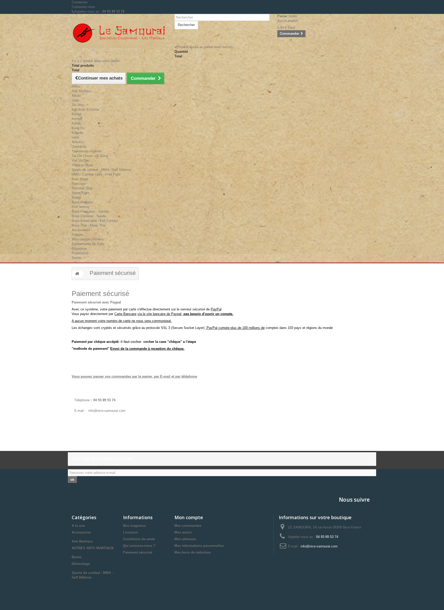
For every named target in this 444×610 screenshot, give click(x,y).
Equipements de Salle (88, 244)
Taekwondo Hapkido (86, 151)
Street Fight (80, 193)
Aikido (76, 96)
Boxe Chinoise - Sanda (89, 216)
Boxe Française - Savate (90, 211)
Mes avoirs (183, 532)
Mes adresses (185, 539)
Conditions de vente (139, 539)
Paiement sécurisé (137, 552)
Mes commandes (187, 526)
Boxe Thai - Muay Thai (89, 225)
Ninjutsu (78, 142)
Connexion (79, 2)
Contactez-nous (83, 7)
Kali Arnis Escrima (85, 109)
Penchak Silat (82, 188)
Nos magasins (134, 526)
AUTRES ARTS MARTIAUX (93, 548)
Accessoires (81, 230)
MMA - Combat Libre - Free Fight (96, 174)
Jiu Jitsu (78, 105)
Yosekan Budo (82, 165)
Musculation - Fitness (88, 239)
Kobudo (77, 133)
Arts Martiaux (82, 91)
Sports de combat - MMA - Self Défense (101, 170)
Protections (80, 253)
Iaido (75, 137)
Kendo (76, 123)
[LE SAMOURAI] (119, 33)
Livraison (130, 532)
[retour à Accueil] (77, 274)
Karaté (76, 114)
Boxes (76, 197)
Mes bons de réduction (192, 552)
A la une (78, 526)
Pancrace (79, 184)
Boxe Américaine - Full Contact (95, 221)
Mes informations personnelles (199, 546)
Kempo (77, 119)
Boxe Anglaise (82, 202)
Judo (75, 100)
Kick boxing (80, 207)
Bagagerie (79, 248)
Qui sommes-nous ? (139, 546)
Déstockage (81, 564)
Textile (76, 258)
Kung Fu (78, 128)
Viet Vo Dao (80, 160)
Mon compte (188, 517)
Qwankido (79, 147)
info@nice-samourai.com (106, 411)
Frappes (78, 235)
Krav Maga (80, 179)
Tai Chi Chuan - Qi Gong (90, 156)
